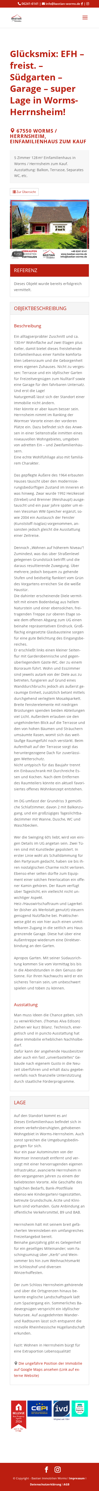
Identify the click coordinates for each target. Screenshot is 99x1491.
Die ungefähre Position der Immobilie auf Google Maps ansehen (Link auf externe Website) (48, 1369)
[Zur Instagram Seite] (87, 3)
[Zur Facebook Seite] (82, 3)
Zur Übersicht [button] (26, 192)
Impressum (77, 1478)
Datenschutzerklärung (45, 1484)
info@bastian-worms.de (63, 3)
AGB (66, 1484)
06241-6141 (30, 3)
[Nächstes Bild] (83, 229)
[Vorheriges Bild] (15, 229)
